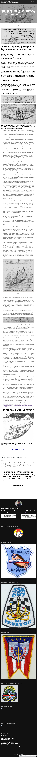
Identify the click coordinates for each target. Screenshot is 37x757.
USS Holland (5, 463)
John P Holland (9, 462)
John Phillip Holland (4, 465)
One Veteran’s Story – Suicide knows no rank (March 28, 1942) (9, 516)
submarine (22, 462)
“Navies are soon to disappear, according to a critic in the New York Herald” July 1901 (28, 516)
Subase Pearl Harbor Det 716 (7, 737)
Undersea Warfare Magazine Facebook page (10, 746)
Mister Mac (23, 25)
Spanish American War (16, 462)
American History (8, 464)
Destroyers (18, 464)
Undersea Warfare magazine (7, 744)
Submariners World (5, 739)
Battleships (14, 464)
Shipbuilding (10, 465)
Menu (34, 1)
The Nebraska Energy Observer (8, 742)
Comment (32, 495)
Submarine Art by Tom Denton (7, 738)
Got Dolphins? (4, 735)
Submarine (22, 465)
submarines (26, 462)
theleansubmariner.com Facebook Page (9, 743)
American (4, 462)
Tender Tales (4, 740)
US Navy (11, 466)
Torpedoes (31, 462)
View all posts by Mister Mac (25, 512)
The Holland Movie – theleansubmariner (14, 480)
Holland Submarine (23, 464)
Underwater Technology (5, 466)
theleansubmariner (7, 1)
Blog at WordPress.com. (18, 754)
